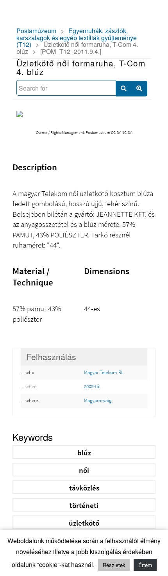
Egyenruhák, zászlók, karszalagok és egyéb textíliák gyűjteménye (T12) (76, 37)
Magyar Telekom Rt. (104, 372)
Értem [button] (145, 565)
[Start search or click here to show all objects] (124, 88)
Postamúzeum (36, 30)
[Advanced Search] (139, 88)
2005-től (92, 386)
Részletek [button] (114, 565)
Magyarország (97, 400)
